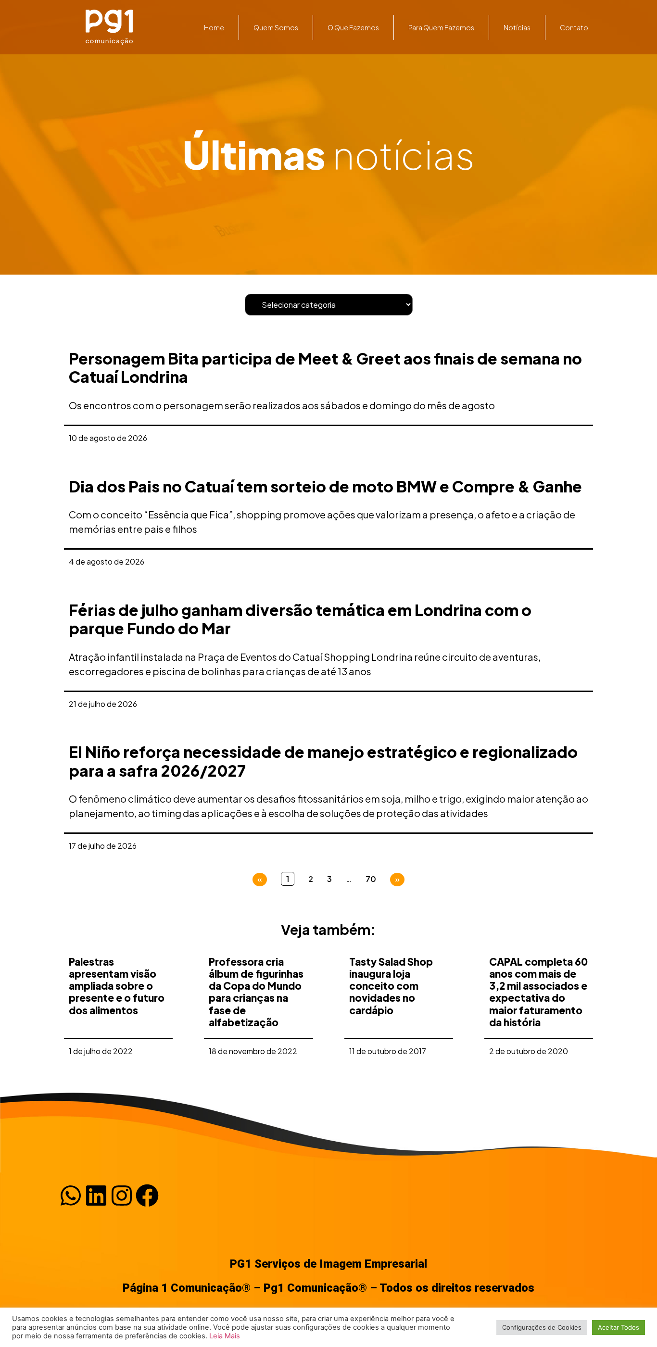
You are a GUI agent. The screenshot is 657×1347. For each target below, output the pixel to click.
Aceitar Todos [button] (618, 1327)
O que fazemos (353, 27)
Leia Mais (224, 1336)
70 (371, 879)
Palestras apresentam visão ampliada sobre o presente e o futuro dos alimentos (116, 986)
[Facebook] (147, 1195)
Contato (574, 27)
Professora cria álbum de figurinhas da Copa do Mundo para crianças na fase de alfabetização (256, 992)
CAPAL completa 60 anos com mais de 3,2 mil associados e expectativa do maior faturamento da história (538, 992)
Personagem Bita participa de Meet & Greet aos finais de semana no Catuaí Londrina (325, 367)
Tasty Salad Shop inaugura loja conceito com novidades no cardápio (391, 986)
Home (214, 27)
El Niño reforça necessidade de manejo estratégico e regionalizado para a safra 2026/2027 (323, 761)
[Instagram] (121, 1195)
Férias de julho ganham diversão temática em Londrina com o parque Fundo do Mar (300, 619)
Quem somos (275, 27)
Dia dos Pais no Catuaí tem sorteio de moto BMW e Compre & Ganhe (325, 486)
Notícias (517, 27)
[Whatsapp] (70, 1195)
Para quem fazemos (441, 27)
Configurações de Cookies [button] (541, 1327)
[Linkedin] (96, 1195)
